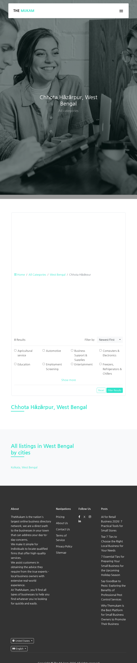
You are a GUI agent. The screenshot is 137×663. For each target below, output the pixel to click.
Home (21, 274)
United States (22, 640)
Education (24, 364)
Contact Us (63, 529)
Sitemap (61, 552)
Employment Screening (54, 366)
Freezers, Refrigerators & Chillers (112, 369)
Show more (68, 379)
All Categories (37, 274)
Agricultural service (25, 353)
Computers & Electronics (111, 353)
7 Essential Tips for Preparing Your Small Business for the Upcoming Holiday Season (112, 565)
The (23, 11)
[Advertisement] (68, 238)
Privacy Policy (64, 546)
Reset (101, 390)
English (19, 648)
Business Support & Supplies (80, 355)
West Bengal (57, 274)
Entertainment (83, 364)
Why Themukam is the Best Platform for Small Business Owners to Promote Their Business (113, 614)
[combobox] (110, 340)
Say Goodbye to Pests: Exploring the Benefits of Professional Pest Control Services (113, 590)
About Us (62, 523)
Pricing (60, 516)
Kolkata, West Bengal (24, 467)
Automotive (53, 350)
